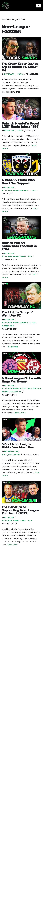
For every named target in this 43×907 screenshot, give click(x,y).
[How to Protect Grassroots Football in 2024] (21, 227)
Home (4, 19)
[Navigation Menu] (38, 6)
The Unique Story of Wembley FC (17, 313)
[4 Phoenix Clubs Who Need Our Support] (21, 164)
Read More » (13, 346)
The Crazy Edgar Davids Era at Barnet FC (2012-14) (20, 67)
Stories (20, 74)
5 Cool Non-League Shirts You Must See (18, 445)
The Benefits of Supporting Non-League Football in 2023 (20, 510)
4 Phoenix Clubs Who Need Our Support (18, 181)
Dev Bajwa (9, 74)
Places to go (26, 389)
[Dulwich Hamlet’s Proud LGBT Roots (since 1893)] (21, 108)
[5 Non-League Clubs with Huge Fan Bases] (21, 363)
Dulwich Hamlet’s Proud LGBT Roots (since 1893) (20, 125)
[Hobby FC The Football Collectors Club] (6, 6)
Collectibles (14, 455)
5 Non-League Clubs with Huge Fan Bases (21, 379)
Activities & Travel (10, 190)
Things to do (26, 256)
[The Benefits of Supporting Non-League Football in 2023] (21, 492)
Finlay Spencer (11, 451)
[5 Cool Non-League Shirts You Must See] (21, 429)
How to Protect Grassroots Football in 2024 (19, 246)
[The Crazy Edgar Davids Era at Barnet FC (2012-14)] (21, 48)
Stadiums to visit (28, 190)
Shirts (4, 455)
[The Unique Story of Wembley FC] (21, 295)
